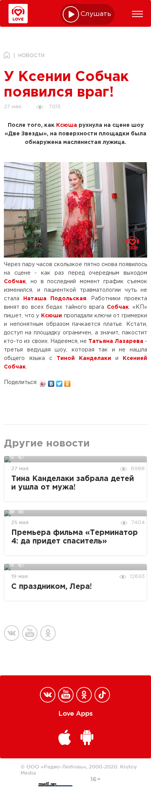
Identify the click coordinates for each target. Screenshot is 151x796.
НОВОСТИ (31, 56)
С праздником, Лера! (51, 586)
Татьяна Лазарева (115, 341)
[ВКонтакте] (51, 382)
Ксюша (66, 125)
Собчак (15, 281)
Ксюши (51, 315)
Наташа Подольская (54, 298)
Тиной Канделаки (84, 358)
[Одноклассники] (67, 382)
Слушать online (96, 14)
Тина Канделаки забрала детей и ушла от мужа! (72, 483)
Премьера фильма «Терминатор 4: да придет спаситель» (74, 537)
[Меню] (137, 14)
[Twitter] (59, 382)
